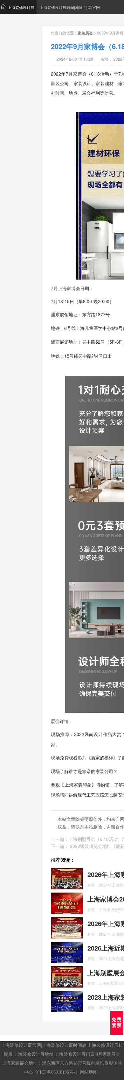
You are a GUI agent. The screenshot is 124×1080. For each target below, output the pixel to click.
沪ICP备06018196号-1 (56, 1072)
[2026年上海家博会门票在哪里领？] (67, 878)
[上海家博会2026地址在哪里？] (67, 902)
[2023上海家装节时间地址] (67, 1000)
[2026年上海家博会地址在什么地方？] (67, 927)
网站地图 (89, 1072)
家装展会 (85, 32)
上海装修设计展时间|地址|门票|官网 (70, 7)
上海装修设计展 (21, 7)
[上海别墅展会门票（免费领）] (67, 976)
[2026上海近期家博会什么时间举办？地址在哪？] (67, 951)
